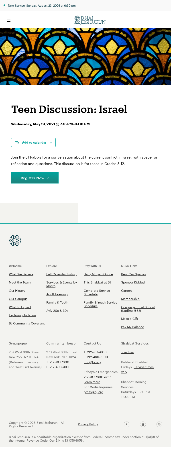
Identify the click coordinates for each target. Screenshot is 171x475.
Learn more (92, 382)
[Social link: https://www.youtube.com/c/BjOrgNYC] (143, 424)
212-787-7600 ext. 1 (98, 377)
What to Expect (20, 307)
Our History (17, 290)
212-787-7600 (59, 362)
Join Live (127, 352)
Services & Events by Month (61, 284)
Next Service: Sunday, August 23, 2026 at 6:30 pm (42, 5)
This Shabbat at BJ (97, 282)
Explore (51, 265)
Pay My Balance (132, 327)
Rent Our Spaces (133, 274)
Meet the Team (20, 282)
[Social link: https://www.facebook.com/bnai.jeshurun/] (126, 424)
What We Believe (21, 274)
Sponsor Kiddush (133, 282)
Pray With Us (92, 265)
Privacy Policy (88, 424)
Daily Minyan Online (98, 274)
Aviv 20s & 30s (57, 310)
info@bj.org (92, 362)
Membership (130, 299)
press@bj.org (93, 392)
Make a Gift (129, 318)
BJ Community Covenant (27, 323)
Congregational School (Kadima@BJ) (138, 308)
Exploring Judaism (22, 315)
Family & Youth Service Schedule (100, 304)
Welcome (15, 265)
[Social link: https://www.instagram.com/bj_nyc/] (159, 424)
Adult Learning (57, 294)
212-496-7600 (60, 367)
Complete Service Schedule (97, 292)
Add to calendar (34, 142)
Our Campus (18, 299)
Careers (126, 290)
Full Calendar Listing (61, 274)
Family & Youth (57, 302)
